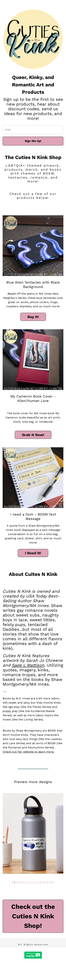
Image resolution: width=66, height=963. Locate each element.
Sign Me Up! (33, 141)
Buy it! (33, 317)
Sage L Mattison (28, 665)
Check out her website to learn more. (28, 751)
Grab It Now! (33, 435)
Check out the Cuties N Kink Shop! (33, 916)
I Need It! (33, 553)
